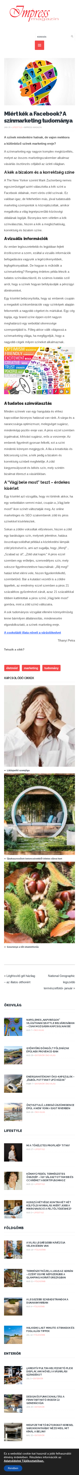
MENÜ (39, 45)
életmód (12, 668)
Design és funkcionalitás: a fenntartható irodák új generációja (45, 1400)
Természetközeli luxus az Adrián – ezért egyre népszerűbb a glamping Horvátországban (49, 1274)
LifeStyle (17, 127)
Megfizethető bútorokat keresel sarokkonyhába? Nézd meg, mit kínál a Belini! (50, 1428)
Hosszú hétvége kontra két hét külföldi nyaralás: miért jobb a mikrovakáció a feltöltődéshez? (49, 1205)
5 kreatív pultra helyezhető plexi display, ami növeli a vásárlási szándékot (49, 1371)
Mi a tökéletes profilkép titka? (48, 1145)
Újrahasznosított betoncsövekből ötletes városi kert (34, 858)
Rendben (13, 1468)
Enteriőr (40, 1055)
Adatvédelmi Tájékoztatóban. (24, 1460)
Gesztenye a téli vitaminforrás (23, 947)
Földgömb (14, 1228)
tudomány (51, 668)
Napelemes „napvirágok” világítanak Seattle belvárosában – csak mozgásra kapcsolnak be (50, 1023)
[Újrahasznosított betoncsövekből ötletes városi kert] (41, 854)
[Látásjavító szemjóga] (41, 765)
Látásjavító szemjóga (18, 770)
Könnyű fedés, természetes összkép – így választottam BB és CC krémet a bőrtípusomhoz (49, 1177)
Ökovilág (12, 1005)
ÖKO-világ (39, 1030)
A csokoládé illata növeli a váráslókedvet (32, 632)
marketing (31, 668)
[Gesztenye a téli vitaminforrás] (41, 942)
